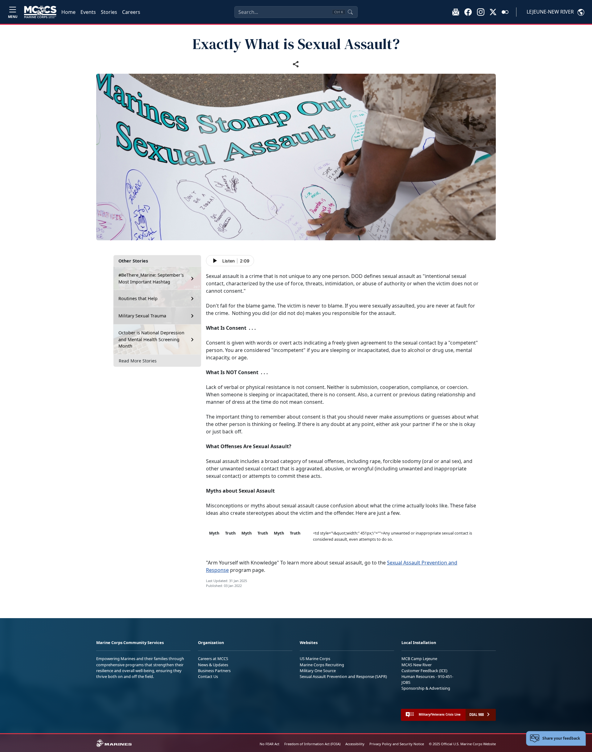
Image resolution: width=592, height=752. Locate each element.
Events (88, 12)
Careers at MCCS (213, 658)
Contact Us (208, 676)
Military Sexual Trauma (142, 316)
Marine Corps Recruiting (322, 664)
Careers (131, 12)
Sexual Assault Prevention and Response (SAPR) (343, 676)
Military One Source (318, 670)
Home (68, 12)
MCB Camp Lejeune (419, 658)
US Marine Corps (315, 658)
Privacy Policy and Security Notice (396, 744)
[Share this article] (296, 64)
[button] (468, 11)
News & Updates (213, 664)
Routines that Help (138, 298)
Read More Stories (138, 361)
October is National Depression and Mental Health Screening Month (151, 339)
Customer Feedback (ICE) (424, 670)
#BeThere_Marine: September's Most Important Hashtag (151, 278)
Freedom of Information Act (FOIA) (312, 744)
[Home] (40, 12)
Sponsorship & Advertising (425, 688)
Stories (109, 12)
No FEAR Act (269, 744)
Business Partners (214, 670)
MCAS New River (416, 664)
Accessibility (354, 744)
